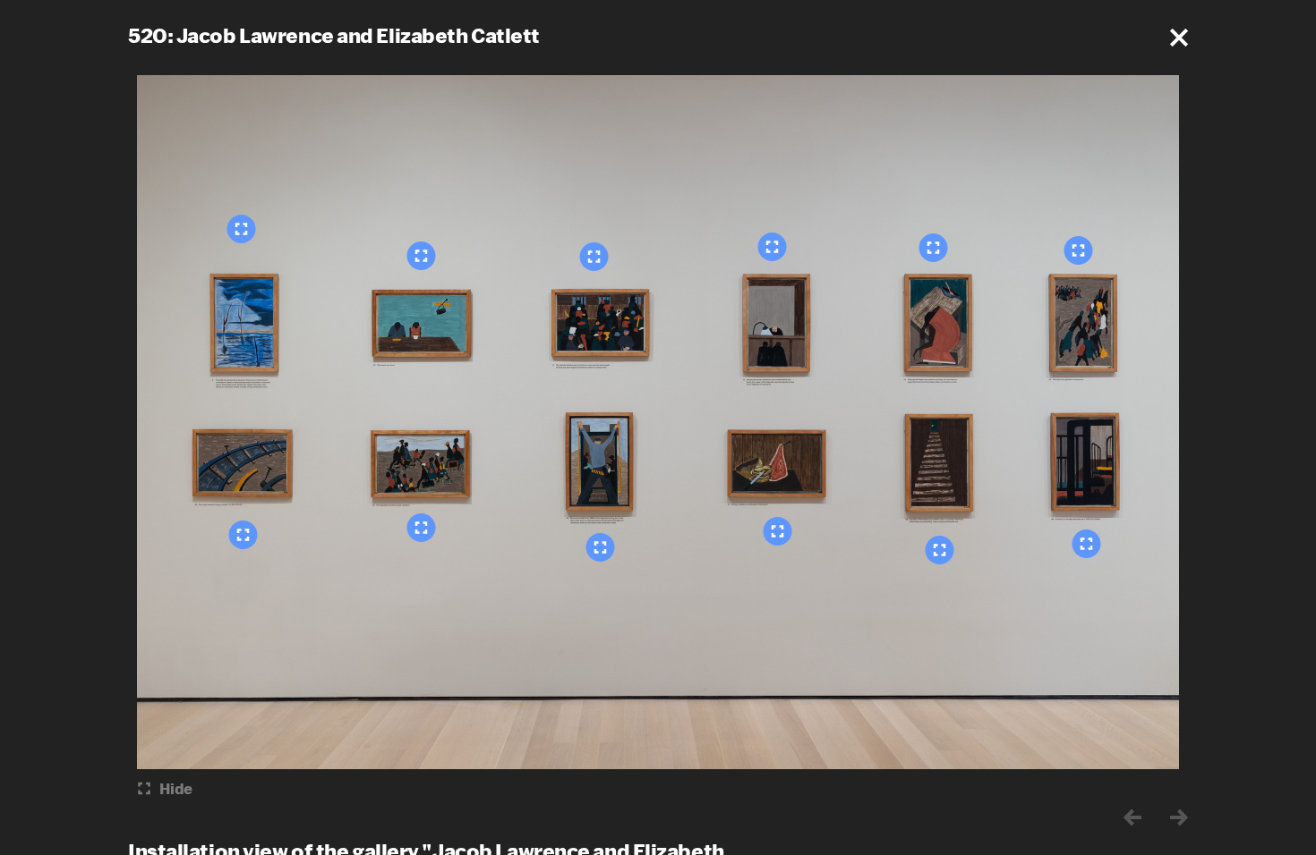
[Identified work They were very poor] (421, 255)
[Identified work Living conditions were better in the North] (777, 531)
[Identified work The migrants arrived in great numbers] (421, 527)
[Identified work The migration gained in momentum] (1078, 250)
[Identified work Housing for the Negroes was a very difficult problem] (1086, 543)
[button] (1179, 37)
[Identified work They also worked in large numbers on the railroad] (243, 534)
